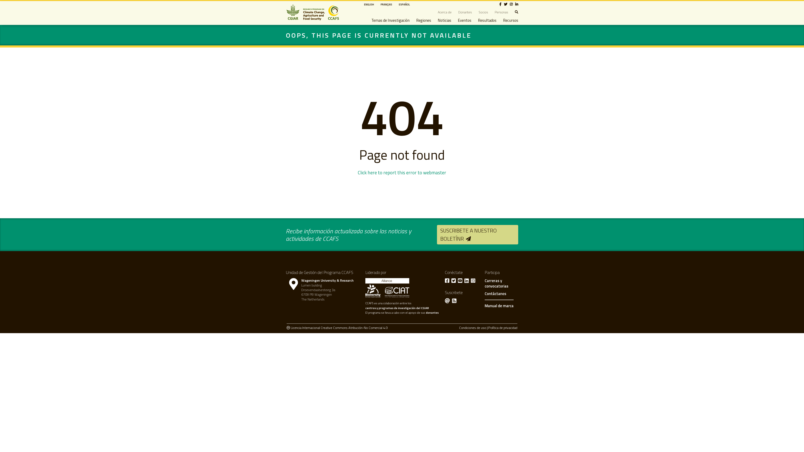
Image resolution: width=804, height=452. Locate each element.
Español (404, 4)
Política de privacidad (502, 327)
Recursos (510, 20)
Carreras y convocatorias (496, 283)
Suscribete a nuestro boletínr (468, 234)
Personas (501, 12)
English (369, 4)
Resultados (487, 20)
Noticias (444, 20)
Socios (483, 12)
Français (386, 4)
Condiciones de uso (472, 327)
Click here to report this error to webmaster (402, 172)
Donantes (465, 12)
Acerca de (445, 12)
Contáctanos (495, 294)
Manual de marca (499, 306)
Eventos (464, 20)
